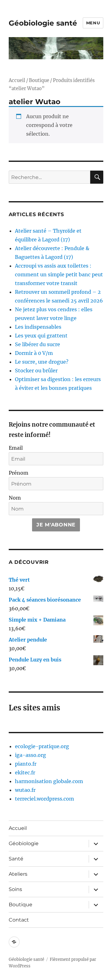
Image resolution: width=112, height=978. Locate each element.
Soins (15, 889)
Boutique (39, 80)
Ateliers (18, 874)
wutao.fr (25, 790)
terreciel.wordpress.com (44, 799)
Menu (93, 22)
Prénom (18, 473)
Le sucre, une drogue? (41, 362)
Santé (16, 859)
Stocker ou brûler (36, 370)
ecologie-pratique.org (42, 746)
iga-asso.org (30, 755)
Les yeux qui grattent (41, 335)
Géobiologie (24, 843)
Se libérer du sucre (37, 344)
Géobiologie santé (43, 23)
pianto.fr (25, 764)
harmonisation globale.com (49, 781)
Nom (15, 498)
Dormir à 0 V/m (34, 353)
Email (16, 448)
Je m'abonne (56, 525)
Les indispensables (38, 327)
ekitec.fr (25, 772)
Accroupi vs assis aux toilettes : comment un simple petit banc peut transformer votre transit (59, 274)
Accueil (17, 80)
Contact (19, 920)
